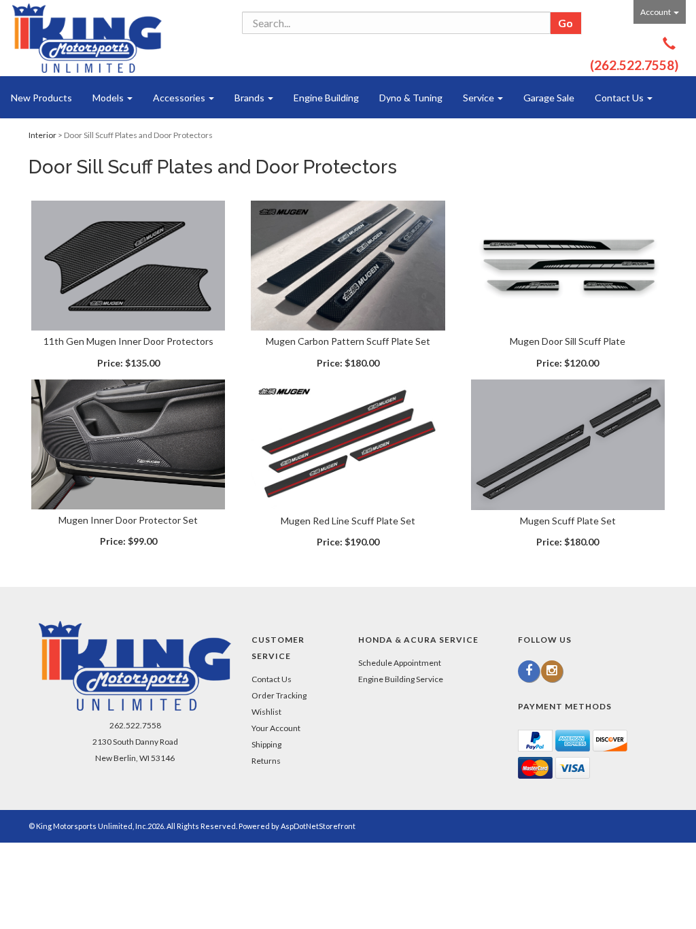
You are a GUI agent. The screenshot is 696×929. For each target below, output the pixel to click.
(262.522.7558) (634, 65)
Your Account (275, 728)
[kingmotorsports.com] (87, 38)
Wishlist (266, 712)
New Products (41, 97)
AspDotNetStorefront (318, 826)
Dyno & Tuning (410, 97)
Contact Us (620, 97)
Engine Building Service (400, 679)
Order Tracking (279, 695)
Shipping (266, 744)
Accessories (180, 97)
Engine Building (326, 97)
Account (656, 12)
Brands (250, 97)
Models (109, 97)
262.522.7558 (135, 725)
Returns (266, 761)
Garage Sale (548, 97)
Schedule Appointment (399, 663)
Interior (42, 135)
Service (479, 97)
